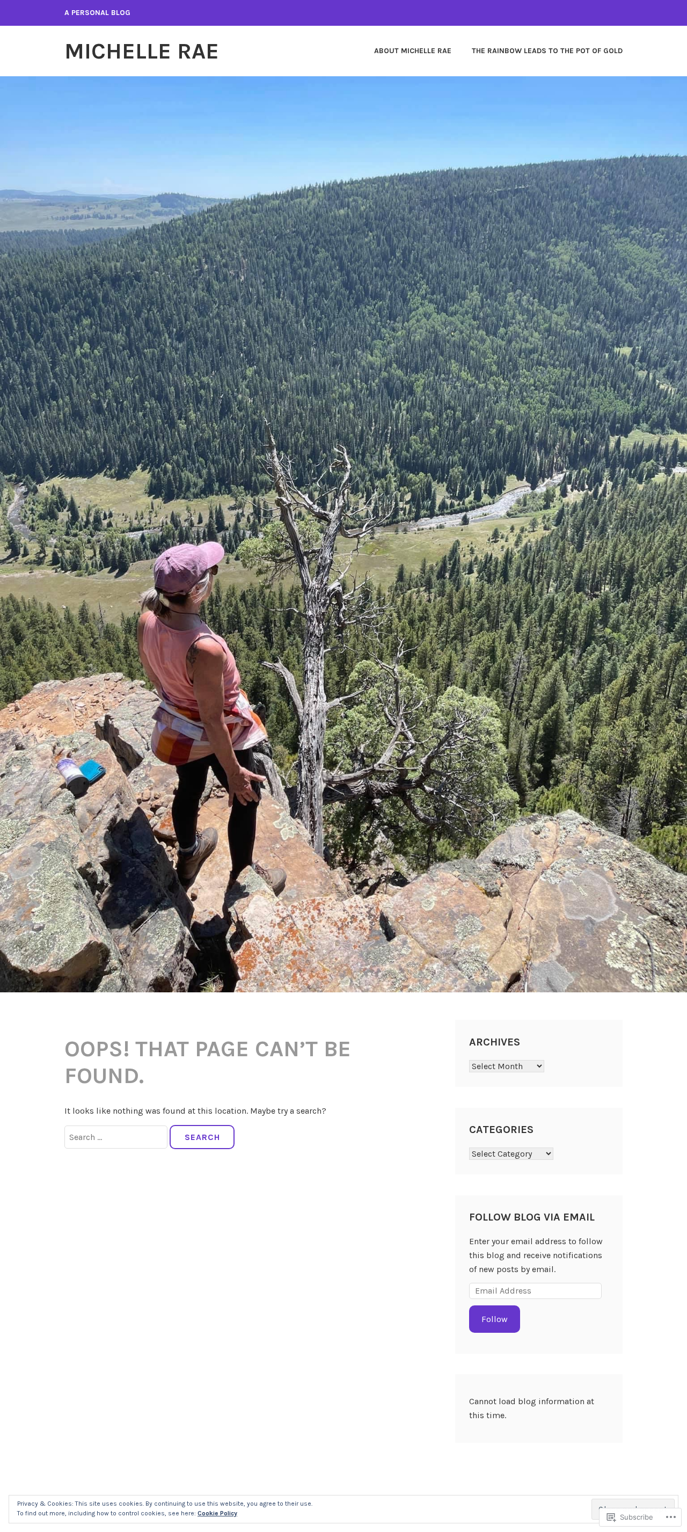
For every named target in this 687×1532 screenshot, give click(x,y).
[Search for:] (117, 1137)
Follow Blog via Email (532, 1217)
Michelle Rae (141, 51)
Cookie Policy (217, 1513)
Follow (494, 1319)
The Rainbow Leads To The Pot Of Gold (547, 50)
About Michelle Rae (412, 50)
